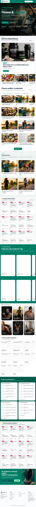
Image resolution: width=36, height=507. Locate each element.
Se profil (12, 274)
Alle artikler (31, 40)
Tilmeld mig (17, 480)
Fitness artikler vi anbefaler (7, 93)
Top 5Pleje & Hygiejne (6, 402)
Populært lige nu (17, 93)
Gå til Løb (3, 158)
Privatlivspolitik (30, 493)
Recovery (11, 498)
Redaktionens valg (25, 93)
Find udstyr (12, 22)
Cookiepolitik (30, 494)
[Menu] (34, 1)
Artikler (11, 499)
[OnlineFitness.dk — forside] (5, 1)
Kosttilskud (11, 493)
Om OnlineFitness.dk (22, 493)
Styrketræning (12, 497)
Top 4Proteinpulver (23, 402)
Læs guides (4, 22)
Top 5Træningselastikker (24, 383)
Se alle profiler (31, 251)
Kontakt (20, 494)
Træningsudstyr (12, 494)
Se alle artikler (17, 148)
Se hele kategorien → (5, 399)
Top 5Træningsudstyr (6, 383)
